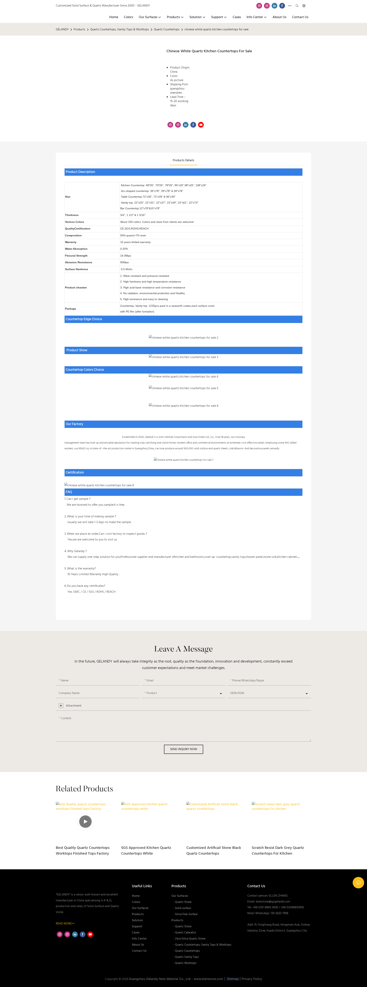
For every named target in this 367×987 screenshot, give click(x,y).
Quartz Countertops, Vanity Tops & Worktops (119, 29)
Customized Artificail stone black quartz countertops (213, 851)
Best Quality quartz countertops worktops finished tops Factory (83, 851)
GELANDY (62, 29)
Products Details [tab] (183, 160)
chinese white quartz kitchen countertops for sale (216, 29)
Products (79, 29)
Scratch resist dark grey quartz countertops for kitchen (278, 851)
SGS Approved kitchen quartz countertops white (146, 851)
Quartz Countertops (166, 29)
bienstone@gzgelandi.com (273, 901)
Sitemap (233, 979)
